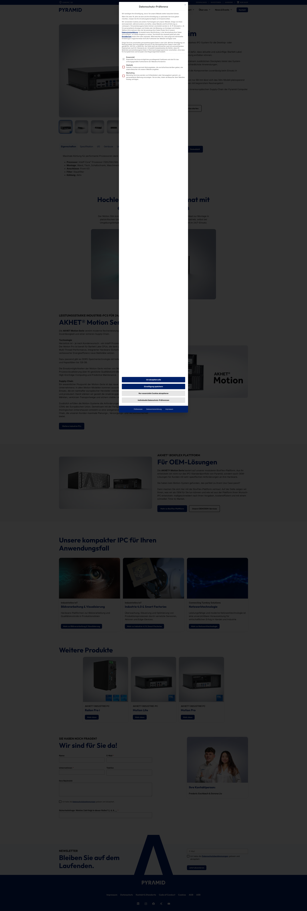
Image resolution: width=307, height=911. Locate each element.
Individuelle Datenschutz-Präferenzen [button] (153, 400)
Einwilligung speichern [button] (153, 386)
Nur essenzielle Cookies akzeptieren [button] (153, 393)
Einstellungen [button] (127, 36)
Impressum (169, 409)
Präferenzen (138, 409)
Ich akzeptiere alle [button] (153, 380)
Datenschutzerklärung (130, 32)
